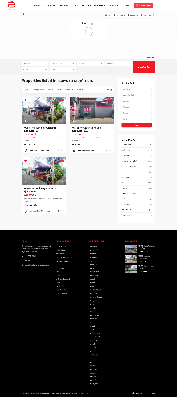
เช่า (82, 5)
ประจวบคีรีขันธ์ (95, 290)
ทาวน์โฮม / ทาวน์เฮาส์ (128, 166)
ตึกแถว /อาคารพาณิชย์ (129, 161)
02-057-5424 (30, 260)
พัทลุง (92, 300)
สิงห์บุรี (92, 351)
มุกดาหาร (93, 319)
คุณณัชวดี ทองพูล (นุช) (86, 150)
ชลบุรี (92, 261)
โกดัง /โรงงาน (126, 210)
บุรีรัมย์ (92, 282)
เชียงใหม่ (93, 376)
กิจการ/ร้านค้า (126, 145)
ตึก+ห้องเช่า (125, 155)
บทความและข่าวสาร (96, 5)
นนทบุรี (92, 279)
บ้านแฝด (124, 188)
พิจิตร (92, 304)
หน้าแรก (37, 5)
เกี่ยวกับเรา (114, 5)
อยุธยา (92, 362)
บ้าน (122, 183)
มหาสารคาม (94, 315)
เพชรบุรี (93, 380)
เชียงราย (93, 373)
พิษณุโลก (93, 308)
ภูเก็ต (92, 311)
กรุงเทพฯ (93, 246)
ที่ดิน (123, 172)
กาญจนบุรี (94, 250)
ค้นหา (136, 125)
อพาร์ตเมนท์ (125, 204)
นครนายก (93, 264)
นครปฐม (93, 268)
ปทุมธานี (93, 286)
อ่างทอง (93, 365)
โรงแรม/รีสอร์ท (126, 215)
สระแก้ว (93, 347)
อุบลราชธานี (94, 369)
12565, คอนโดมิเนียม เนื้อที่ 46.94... (146, 257)
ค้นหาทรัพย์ (50, 5)
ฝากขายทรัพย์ (145, 5)
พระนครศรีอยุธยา (96, 297)
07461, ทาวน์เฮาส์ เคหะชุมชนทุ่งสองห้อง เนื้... (86, 129)
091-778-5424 (30, 256)
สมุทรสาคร (94, 340)
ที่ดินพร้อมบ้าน (126, 177)
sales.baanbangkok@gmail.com (37, 265)
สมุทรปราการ (95, 333)
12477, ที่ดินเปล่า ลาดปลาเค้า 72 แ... (146, 267)
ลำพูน (92, 329)
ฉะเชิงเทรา (93, 257)
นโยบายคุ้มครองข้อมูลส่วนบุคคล (143, 393)
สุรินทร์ (92, 358)
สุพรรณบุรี (94, 355)
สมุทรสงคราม (95, 337)
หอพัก (123, 199)
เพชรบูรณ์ (94, 384)
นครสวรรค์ (94, 275)
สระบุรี (92, 344)
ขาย (74, 5)
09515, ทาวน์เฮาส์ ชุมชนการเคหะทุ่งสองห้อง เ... (40, 129)
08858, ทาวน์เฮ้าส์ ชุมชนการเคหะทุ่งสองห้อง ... (40, 189)
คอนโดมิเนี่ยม (125, 150)
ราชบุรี (92, 326)
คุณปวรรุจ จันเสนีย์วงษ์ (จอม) (40, 150)
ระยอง (92, 322)
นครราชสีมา (94, 272)
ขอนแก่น (93, 254)
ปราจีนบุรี (93, 293)
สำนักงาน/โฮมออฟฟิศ (128, 193)
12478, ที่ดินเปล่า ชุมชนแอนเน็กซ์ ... (146, 247)
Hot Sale (64, 5)
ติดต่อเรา (127, 5)
